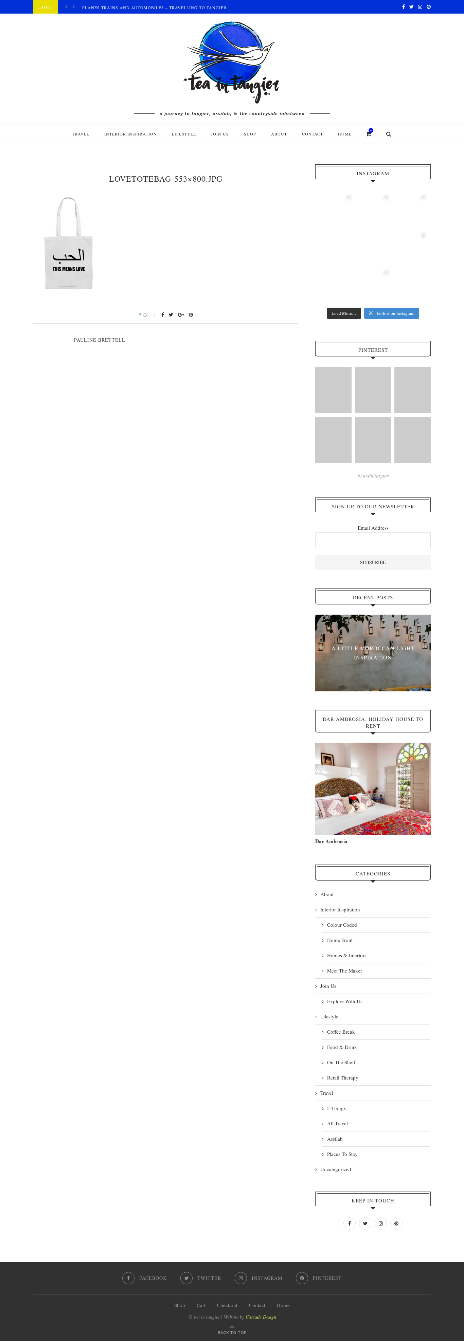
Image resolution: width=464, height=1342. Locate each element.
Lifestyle (184, 134)
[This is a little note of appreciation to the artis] (336, 211)
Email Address (373, 527)
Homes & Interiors (347, 955)
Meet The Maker (344, 970)
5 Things (336, 1108)
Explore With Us (344, 1001)
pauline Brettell (99, 340)
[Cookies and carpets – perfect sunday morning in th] (373, 286)
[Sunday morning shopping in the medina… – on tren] (410, 211)
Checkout (227, 1305)
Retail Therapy (342, 1077)
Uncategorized (335, 1169)
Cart (201, 1305)
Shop (179, 1305)
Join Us (220, 134)
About (279, 134)
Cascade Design (261, 1316)
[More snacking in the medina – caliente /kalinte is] (410, 248)
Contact (312, 134)
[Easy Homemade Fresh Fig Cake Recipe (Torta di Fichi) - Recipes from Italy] (333, 390)
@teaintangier (373, 475)
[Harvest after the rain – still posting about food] (336, 286)
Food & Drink (342, 1047)
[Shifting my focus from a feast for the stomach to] (336, 248)
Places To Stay (342, 1153)
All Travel (337, 1123)
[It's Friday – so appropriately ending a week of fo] (373, 248)
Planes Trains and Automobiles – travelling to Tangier (154, 7)
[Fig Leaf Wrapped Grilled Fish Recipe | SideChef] (373, 440)
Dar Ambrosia (331, 841)
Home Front (340, 940)
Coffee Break (341, 1031)
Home (345, 134)
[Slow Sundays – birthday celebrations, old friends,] (373, 211)
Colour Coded (342, 924)
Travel (80, 134)
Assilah (335, 1138)
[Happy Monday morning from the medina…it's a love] (410, 286)
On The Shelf (341, 1062)
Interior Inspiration (130, 134)
